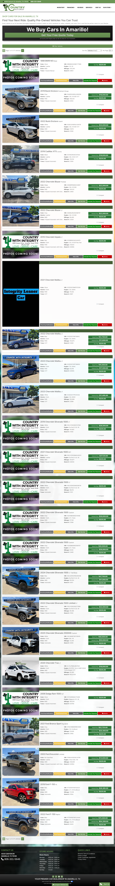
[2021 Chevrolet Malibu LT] (20, 293)
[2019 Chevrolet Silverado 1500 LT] (20, 429)
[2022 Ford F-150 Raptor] (20, 822)
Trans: (42, 71)
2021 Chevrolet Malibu (51, 280)
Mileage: (66, 68)
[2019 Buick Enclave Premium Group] (20, 98)
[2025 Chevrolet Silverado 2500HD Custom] (20, 641)
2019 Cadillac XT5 (51, 151)
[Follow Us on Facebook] (53, 876)
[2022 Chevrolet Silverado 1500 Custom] (20, 520)
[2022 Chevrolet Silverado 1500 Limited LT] (20, 610)
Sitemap (59, 881)
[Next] (22, 50)
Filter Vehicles (58, 46)
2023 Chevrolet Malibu (51, 361)
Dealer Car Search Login (46, 881)
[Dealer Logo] (13, 7)
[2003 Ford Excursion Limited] (20, 761)
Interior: (42, 66)
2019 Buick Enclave (54, 91)
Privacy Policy (82, 859)
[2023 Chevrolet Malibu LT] (20, 369)
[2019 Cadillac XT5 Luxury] (20, 159)
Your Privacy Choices (66, 881)
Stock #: (66, 71)
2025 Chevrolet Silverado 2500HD (58, 633)
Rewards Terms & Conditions (86, 853)
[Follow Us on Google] (62, 876)
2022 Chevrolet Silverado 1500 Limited (58, 603)
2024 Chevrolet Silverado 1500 (58, 572)
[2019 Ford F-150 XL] (20, 792)
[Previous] (3, 50)
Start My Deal (81, 110)
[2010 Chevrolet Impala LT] (20, 244)
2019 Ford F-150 (48, 784)
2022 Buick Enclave (51, 121)
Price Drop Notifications (47, 80)
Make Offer (76, 80)
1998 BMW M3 (48, 61)
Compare (101, 74)
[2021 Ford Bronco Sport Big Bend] (20, 731)
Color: (42, 64)
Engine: (66, 66)
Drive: (42, 68)
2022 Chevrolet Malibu (51, 334)
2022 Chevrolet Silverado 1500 (55, 482)
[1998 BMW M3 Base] (20, 68)
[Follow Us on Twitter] (56, 876)
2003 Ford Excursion (52, 754)
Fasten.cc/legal (82, 855)
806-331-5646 (36, 1)
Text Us (105, 80)
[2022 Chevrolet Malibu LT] (20, 339)
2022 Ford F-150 (50, 814)
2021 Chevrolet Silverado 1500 (55, 452)
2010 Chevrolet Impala (51, 237)
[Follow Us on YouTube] (59, 876)
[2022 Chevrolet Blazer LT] (20, 216)
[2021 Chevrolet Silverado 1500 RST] (20, 459)
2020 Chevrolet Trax (50, 663)
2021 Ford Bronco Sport (54, 724)
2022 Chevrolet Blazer (53, 182)
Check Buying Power (61, 80)
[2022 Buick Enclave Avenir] (20, 129)
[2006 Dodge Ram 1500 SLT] (20, 701)
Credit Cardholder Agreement (86, 857)
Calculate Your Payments (90, 80)
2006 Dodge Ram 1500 (52, 694)
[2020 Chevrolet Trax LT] (20, 671)
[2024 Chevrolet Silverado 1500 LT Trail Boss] (20, 580)
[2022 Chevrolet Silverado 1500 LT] (20, 490)
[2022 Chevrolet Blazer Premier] (20, 189)
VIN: (65, 64)
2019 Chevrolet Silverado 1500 (55, 422)
